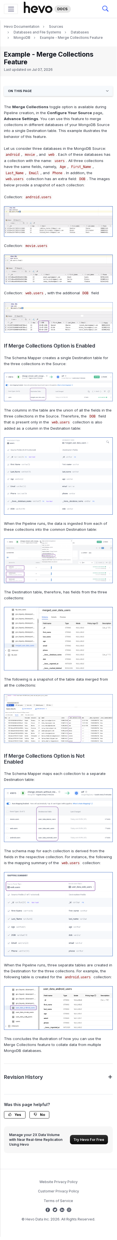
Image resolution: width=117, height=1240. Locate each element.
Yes (17, 1115)
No (42, 1115)
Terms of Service (58, 1201)
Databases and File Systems (37, 32)
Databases (80, 32)
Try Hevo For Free (88, 1139)
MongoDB (22, 37)
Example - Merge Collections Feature (71, 37)
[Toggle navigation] (11, 9)
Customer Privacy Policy (58, 1191)
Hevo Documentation (21, 26)
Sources (56, 26)
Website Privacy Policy (58, 1182)
